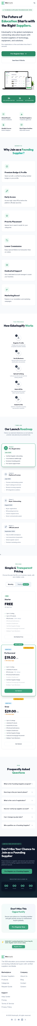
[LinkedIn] (22, 1020)
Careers (23, 987)
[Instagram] (15, 1020)
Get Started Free (18, 637)
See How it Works (18, 60)
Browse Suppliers (8, 976)
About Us (23, 976)
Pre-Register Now (17, 54)
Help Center (6, 997)
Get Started (18, 691)
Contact (23, 983)
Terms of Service (8, 1003)
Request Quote (7, 987)
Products (5, 980)
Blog (22, 980)
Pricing (4, 1000)
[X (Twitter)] (25, 1019)
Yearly (23, 584)
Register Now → (18, 946)
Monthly (10, 584)
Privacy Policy (7, 1007)
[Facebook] (12, 1020)
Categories (5, 983)
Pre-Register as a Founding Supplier (17, 871)
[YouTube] (19, 1020)
